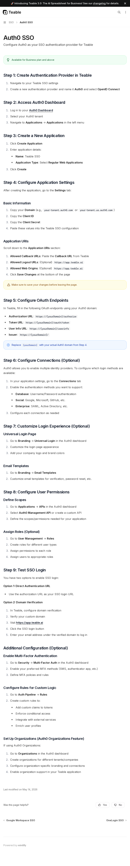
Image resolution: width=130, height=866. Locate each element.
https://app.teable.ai (29, 622)
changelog (99, 3)
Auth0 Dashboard (41, 110)
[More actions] (125, 12)
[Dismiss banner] (125, 3)
